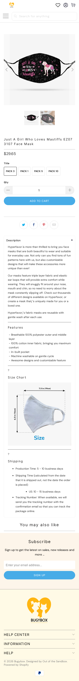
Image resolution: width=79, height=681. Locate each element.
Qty (6, 182)
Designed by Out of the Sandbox (46, 661)
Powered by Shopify (16, 664)
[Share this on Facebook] (34, 225)
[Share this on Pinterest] (44, 225)
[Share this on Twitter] (23, 225)
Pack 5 (38, 171)
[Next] (72, 69)
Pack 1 (24, 171)
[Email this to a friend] (54, 225)
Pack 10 (53, 171)
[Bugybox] (12, 5)
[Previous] (7, 69)
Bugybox (19, 661)
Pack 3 (10, 171)
